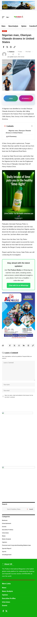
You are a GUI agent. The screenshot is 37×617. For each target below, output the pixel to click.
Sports (18, 551)
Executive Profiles (18, 529)
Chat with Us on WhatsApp (18, 285)
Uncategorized (18, 554)
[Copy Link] (14, 47)
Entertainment (18, 523)
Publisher (11, 51)
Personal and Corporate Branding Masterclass (18, 545)
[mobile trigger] (4, 17)
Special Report (18, 548)
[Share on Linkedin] (24, 345)
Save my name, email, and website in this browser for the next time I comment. (19, 396)
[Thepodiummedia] (18, 17)
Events (18, 526)
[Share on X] (7, 47)
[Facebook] (3, 611)
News (4, 31)
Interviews (18, 533)
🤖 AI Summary (11, 136)
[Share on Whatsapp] (19, 345)
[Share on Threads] (10, 47)
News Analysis (18, 539)
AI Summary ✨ (26, 98)
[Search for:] (16, 509)
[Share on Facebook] (3, 47)
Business (18, 520)
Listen (11, 98)
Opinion (18, 542)
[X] (6, 611)
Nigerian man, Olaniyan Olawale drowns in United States (18, 132)
